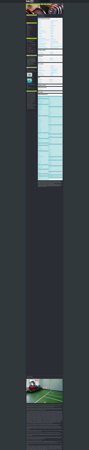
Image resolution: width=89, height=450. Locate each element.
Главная (39, 16)
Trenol (27, 34)
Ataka (27, 24)
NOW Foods (28, 33)
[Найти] (49, 1)
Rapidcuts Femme (29, 35)
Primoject (28, 31)
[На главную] (30, 1)
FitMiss (28, 36)
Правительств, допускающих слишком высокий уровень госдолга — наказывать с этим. (31, 71)
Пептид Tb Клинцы (42, 16)
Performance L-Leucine (29, 26)
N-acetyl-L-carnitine (29, 30)
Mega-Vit (28, 25)
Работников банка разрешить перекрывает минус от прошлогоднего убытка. (31, 85)
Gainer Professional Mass (30, 28)
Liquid (27, 29)
